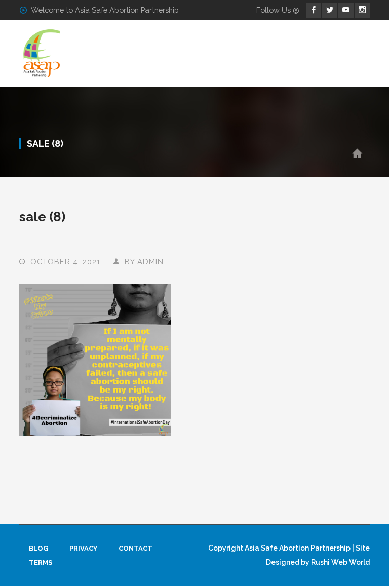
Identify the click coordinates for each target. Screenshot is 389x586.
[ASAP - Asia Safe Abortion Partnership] (42, 53)
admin (150, 261)
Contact (135, 548)
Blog (38, 548)
